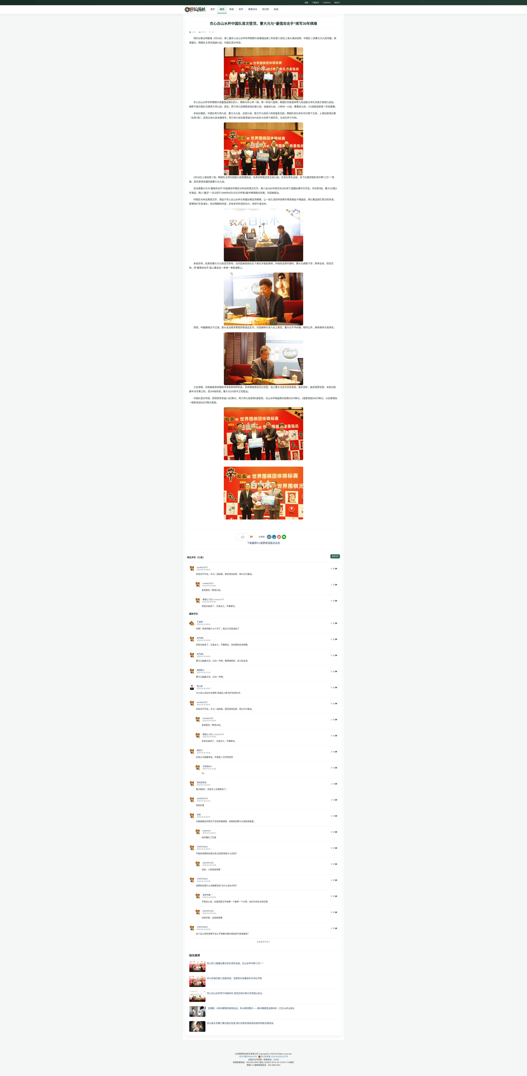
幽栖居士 (200, 670)
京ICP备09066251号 (248, 1056)
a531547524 (208, 863)
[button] (192, 568)
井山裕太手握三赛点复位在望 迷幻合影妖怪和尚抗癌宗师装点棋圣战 (240, 1023)
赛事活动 (252, 9)
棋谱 (231, 9)
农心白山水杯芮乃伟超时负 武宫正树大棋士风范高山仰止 (234, 993)
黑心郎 (200, 686)
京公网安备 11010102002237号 (274, 1056)
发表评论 (335, 556)
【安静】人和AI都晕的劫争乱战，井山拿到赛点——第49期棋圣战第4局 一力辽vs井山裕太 (251, 1008)
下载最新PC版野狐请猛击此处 (263, 543)
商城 (276, 9)
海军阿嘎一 (207, 895)
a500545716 (202, 798)
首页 (212, 9)
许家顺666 (207, 766)
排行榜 (265, 9)
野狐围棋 (194, 9)
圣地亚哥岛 (201, 782)
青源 (199, 814)
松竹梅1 (200, 638)
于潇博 (200, 622)
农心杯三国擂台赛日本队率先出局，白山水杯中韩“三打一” (235, 963)
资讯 (222, 9)
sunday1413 (202, 567)
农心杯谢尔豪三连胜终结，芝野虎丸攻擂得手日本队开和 (234, 978)
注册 (306, 3)
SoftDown (327, 3)
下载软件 (315, 3)
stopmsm (207, 831)
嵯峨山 (205, 599)
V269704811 (202, 847)
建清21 (200, 750)
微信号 (337, 3)
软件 (241, 9)
